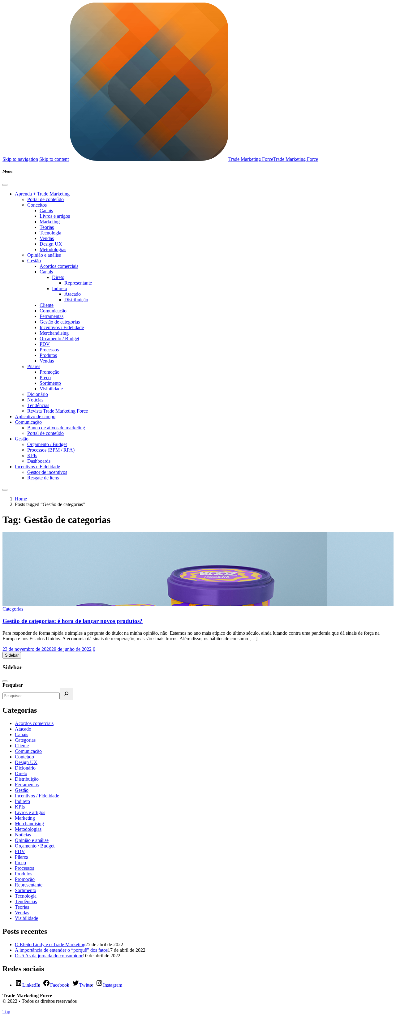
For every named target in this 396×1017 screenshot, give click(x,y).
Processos (49, 349)
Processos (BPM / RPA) (51, 450)
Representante (78, 282)
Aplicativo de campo (35, 416)
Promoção (49, 372)
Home (21, 498)
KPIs (32, 455)
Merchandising (54, 333)
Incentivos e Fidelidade (37, 466)
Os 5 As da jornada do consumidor (49, 955)
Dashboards (38, 461)
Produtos (48, 355)
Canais (46, 210)
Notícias (35, 399)
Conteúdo (24, 756)
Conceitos (37, 205)
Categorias (12, 608)
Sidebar (12, 655)
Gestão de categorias (60, 321)
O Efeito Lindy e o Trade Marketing (50, 944)
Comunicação (53, 310)
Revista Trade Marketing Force (57, 411)
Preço (45, 377)
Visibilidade (51, 388)
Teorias (47, 227)
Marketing (50, 221)
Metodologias (53, 249)
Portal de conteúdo (45, 199)
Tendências (38, 405)
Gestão (34, 260)
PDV (45, 344)
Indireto (59, 288)
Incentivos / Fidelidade (62, 327)
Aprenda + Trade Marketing (42, 193)
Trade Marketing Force (250, 159)
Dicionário (37, 394)
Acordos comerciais (59, 266)
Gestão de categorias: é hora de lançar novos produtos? (72, 621)
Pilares (33, 366)
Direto (58, 277)
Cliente (47, 305)
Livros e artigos (55, 216)
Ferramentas (51, 316)
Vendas (47, 238)
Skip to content (54, 159)
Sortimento (50, 383)
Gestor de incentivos (47, 472)
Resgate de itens (43, 477)
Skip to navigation (20, 159)
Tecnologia (50, 232)
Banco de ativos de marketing (56, 427)
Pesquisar (12, 685)
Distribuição (76, 299)
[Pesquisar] (66, 694)
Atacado (72, 294)
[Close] (4, 185)
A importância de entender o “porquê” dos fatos (61, 950)
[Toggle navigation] (4, 490)
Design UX (51, 244)
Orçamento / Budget (59, 338)
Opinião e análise (44, 255)
